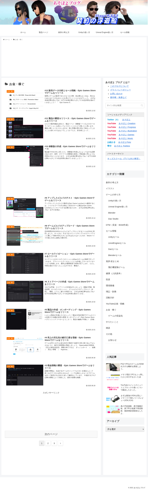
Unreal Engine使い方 (118, 207)
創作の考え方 (112, 182)
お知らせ (112, 340)
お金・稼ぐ (111, 310)
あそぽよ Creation (127, 123)
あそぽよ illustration (128, 131)
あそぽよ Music (126, 138)
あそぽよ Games (126, 135)
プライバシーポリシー (120, 90)
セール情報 (111, 231)
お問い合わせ (116, 94)
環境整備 (110, 285)
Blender (111, 213)
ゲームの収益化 (115, 316)
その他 (109, 334)
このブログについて (119, 86)
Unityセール (113, 237)
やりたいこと (112, 322)
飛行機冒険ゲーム (116, 267)
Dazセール (113, 249)
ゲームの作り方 (113, 194)
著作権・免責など (118, 97)
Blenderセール (115, 255)
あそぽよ (126, 119)
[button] (142, 105)
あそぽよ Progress (127, 127)
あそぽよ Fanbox (122, 146)
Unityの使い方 (114, 201)
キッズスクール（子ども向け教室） (124, 158)
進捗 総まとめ (112, 261)
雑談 (108, 328)
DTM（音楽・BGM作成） (118, 225)
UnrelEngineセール (117, 243)
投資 (108, 279)
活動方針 (110, 297)
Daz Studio (113, 219)
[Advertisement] (74, 58)
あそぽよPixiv (124, 142)
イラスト (110, 188)
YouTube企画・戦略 (115, 304)
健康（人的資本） (114, 273)
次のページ (51, 434)
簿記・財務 (111, 291)
